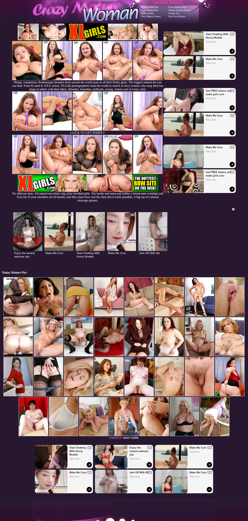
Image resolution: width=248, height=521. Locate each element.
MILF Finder (147, 13)
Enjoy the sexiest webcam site (25, 254)
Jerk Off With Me (149, 253)
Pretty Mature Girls (177, 7)
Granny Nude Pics (149, 7)
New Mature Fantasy (151, 16)
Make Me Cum (214, 59)
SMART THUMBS (131, 438)
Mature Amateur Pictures (179, 10)
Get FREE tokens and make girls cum (219, 92)
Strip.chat (211, 41)
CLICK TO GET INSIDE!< (87, 132)
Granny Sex (173, 13)
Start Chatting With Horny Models (217, 36)
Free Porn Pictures (176, 16)
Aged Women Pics (149, 10)
